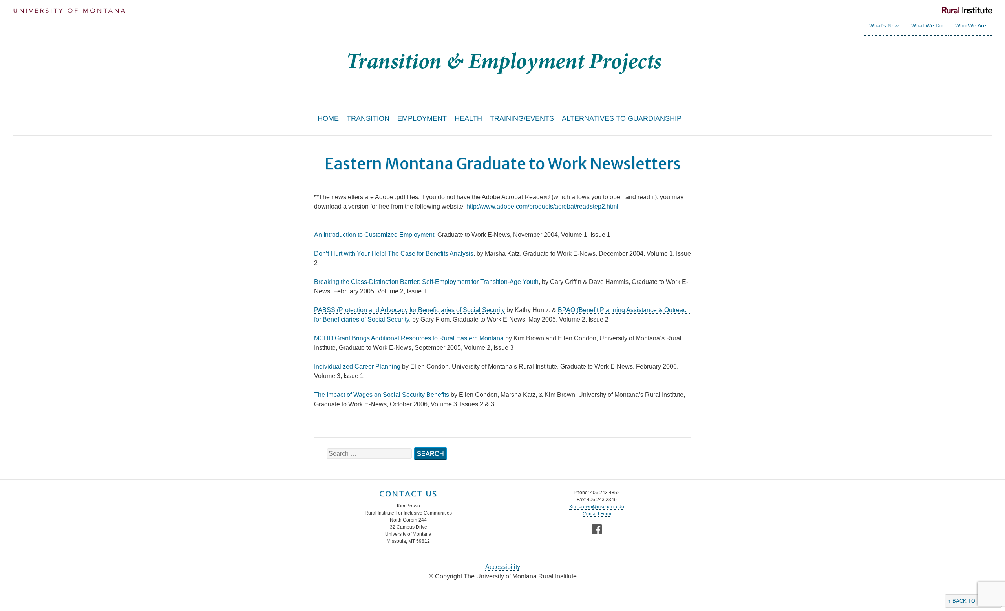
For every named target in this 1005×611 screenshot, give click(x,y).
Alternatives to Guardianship (622, 118)
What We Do (927, 25)
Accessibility (502, 567)
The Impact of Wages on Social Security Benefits (381, 394)
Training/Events (522, 118)
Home (328, 118)
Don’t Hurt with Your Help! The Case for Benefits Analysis (393, 253)
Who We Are (970, 25)
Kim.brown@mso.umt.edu (596, 506)
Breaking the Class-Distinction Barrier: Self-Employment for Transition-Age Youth (426, 281)
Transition (368, 118)
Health (468, 118)
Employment (422, 118)
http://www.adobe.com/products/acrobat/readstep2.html (542, 206)
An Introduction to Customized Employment (374, 234)
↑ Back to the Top (973, 601)
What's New (884, 25)
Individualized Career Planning (357, 366)
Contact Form (597, 513)
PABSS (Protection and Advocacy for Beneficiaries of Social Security (409, 310)
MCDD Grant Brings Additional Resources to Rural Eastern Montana (409, 338)
